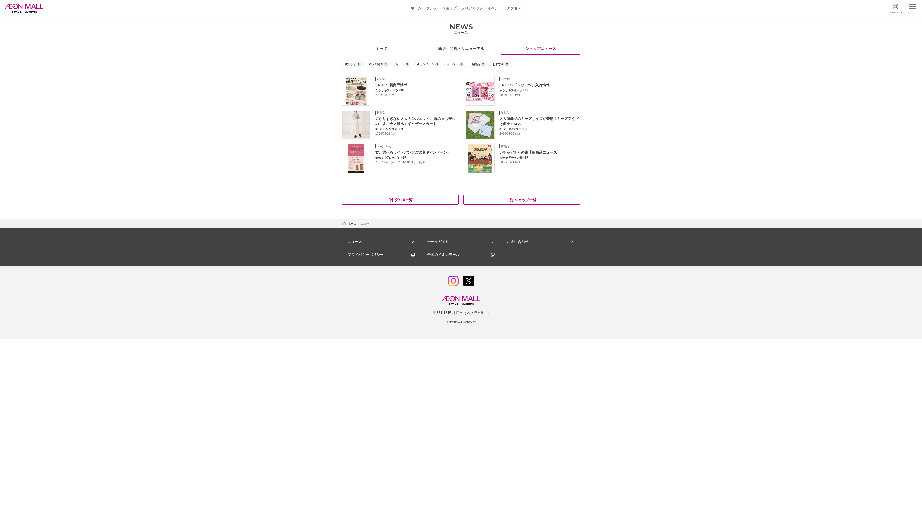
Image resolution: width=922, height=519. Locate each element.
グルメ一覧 (404, 200)
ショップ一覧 (525, 200)
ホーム (352, 223)
